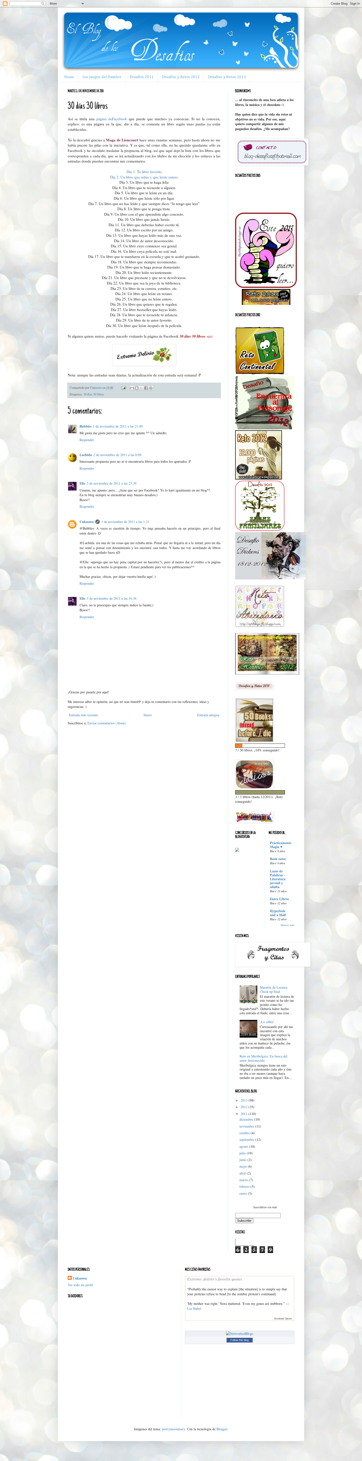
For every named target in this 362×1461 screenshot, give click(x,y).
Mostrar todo (287, 925)
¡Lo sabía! (267, 1021)
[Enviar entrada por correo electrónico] (123, 388)
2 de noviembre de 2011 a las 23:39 (111, 483)
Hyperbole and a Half (278, 912)
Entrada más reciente (83, 715)
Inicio (148, 715)
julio (243, 1153)
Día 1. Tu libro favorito (144, 171)
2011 (244, 1113)
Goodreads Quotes (283, 1318)
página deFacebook (111, 118)
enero (243, 1193)
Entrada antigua (208, 715)
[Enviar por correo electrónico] (132, 388)
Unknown (87, 521)
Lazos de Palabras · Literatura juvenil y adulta (277, 878)
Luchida (86, 454)
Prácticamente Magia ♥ (280, 844)
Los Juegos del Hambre (101, 77)
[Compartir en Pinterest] (150, 388)
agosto (244, 1146)
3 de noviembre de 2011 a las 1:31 (125, 521)
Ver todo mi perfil (80, 1284)
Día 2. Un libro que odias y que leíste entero (144, 177)
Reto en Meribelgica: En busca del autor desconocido (263, 1058)
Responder (87, 439)
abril (243, 1173)
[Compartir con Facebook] (146, 388)
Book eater (278, 858)
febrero (244, 1186)
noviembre (247, 1126)
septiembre (247, 1139)
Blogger (221, 1429)
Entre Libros (279, 898)
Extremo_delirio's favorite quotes (214, 1279)
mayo (243, 1166)
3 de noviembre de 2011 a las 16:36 (111, 598)
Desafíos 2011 (142, 77)
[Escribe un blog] (136, 388)
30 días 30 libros (93, 394)
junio (243, 1159)
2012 (244, 1106)
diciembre (246, 1119)
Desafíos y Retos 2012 (181, 77)
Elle (82, 483)
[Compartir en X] (141, 388)
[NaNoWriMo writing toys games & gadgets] (264, 746)
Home (69, 77)
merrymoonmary (173, 1429)
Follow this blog (239, 1340)
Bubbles (85, 426)
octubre (245, 1133)
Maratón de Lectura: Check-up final (274, 989)
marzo (244, 1180)
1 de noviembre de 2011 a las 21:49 (118, 426)
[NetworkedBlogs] (239, 1333)
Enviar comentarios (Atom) (106, 723)
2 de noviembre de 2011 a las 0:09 (117, 454)
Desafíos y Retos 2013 (227, 77)
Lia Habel (194, 1308)
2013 (244, 1100)
